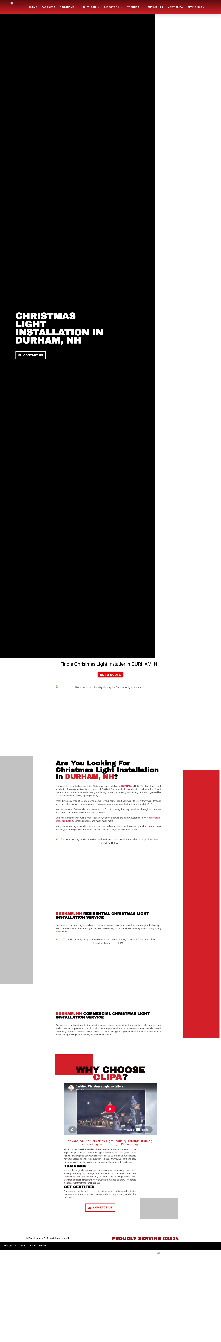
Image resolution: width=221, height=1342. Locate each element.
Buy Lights (155, 7)
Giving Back (195, 7)
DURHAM (126, 786)
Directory (111, 7)
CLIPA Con (89, 7)
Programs (67, 7)
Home (33, 7)
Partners (48, 7)
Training (133, 7)
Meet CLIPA (175, 7)
